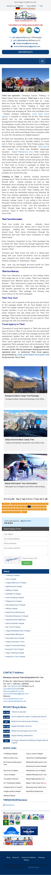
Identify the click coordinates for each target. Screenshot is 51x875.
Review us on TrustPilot (15, 6)
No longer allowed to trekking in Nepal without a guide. (29, 741)
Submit (27, 563)
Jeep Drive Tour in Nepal (15, 656)
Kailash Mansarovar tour (22, 152)
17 (10, 506)
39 (35, 509)
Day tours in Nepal (11, 770)
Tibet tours (43, 147)
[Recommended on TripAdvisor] (29, 30)
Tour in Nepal (11, 579)
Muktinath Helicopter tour (36, 762)
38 (32, 509)
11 (37, 504)
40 (38, 509)
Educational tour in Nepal (15, 605)
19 (16, 506)
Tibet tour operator (18, 712)
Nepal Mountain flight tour (16, 620)
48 (19, 512)
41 (42, 509)
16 (6, 506)
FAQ (41, 6)
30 (6, 509)
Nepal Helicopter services (21, 726)
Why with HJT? (26, 52)
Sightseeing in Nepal (14, 586)
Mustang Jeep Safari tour (36, 787)
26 (38, 506)
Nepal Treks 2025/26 (36, 783)
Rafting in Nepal (12, 590)
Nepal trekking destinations (22, 735)
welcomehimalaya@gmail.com (27, 46)
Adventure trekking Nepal (36, 758)
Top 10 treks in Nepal (34, 754)
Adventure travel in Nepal (36, 766)
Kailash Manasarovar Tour (36, 775)
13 (43, 504)
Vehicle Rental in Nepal (15, 623)
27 (42, 506)
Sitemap (41, 857)
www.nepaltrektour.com (13, 699)
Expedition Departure (34, 791)
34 (19, 509)
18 (13, 506)
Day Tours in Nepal (13, 627)
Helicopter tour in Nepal (15, 638)
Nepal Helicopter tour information (21, 483)
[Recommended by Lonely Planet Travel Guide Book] (14, 30)
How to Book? (31, 6)
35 (22, 509)
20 (19, 506)
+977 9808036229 (20, 40)
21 (22, 506)
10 (34, 504)
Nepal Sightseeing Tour (35, 779)
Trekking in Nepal (13, 575)
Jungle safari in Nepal (12, 791)
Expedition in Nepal (13, 594)
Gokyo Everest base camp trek (19, 439)
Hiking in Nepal (11, 608)
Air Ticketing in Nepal (12, 783)
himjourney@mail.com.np (27, 43)
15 (3, 506)
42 (45, 509)
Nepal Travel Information (15, 645)
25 (35, 506)
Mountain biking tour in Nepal (17, 616)
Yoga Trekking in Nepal (15, 653)
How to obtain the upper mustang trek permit (28, 717)
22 (26, 506)
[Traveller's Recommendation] (37, 30)
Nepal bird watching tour (15, 612)
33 (16, 509)
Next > (24, 512)
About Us (15, 857)
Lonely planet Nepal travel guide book (33, 355)
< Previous (6, 504)
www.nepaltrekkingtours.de (14, 701)
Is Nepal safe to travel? (13, 787)
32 (13, 509)
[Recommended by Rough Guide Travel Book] (22, 30)
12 (40, 504)
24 (32, 506)
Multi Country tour (11, 758)
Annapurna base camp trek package (22, 396)
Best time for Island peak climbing (24, 721)
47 (16, 512)
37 (29, 509)
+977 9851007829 (19, 37)
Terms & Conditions (28, 857)
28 (45, 506)
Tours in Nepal (9, 775)
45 (10, 512)
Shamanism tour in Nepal (36, 770)
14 (47, 504)
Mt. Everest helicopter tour (13, 763)
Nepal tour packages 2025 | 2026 (24, 731)
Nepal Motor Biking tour (15, 634)
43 (3, 512)
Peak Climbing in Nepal (15, 597)
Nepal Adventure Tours (15, 642)
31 (10, 509)
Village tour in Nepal (14, 601)
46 (13, 512)
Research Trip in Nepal (15, 649)
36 (26, 509)
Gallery (26, 860)
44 (6, 512)
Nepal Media (33, 867)
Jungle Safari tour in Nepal (16, 583)
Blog (8, 857)
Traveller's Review (11, 779)
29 (3, 509)
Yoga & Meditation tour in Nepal (18, 631)
